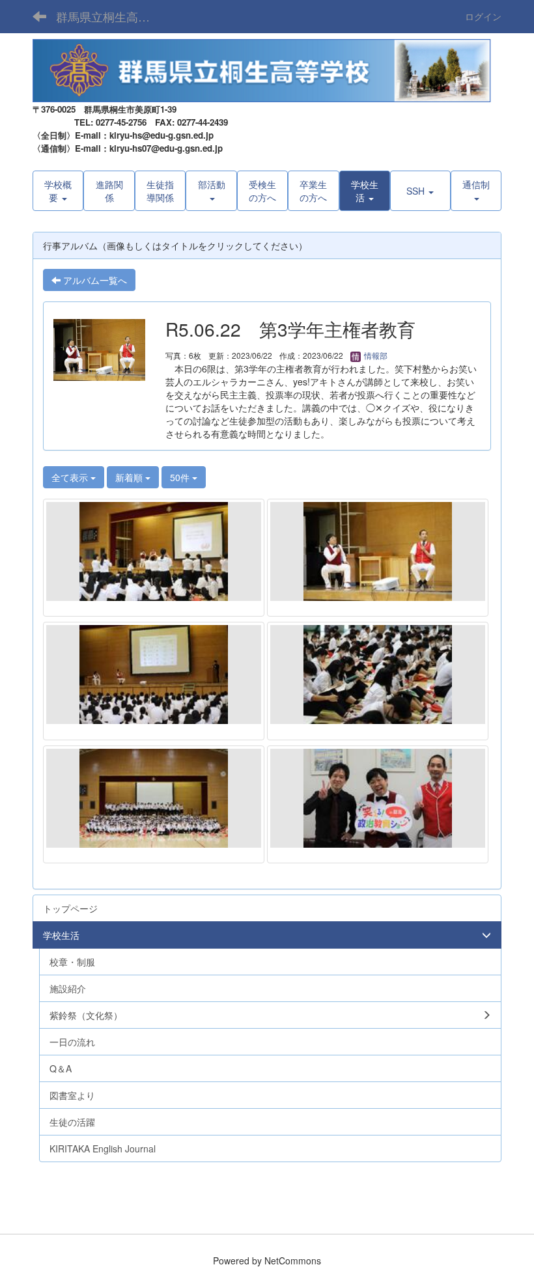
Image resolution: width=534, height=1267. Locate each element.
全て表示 (71, 477)
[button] (364, 190)
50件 (181, 477)
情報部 (374, 355)
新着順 (130, 477)
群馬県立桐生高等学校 (111, 16)
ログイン (483, 16)
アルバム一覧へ (94, 279)
